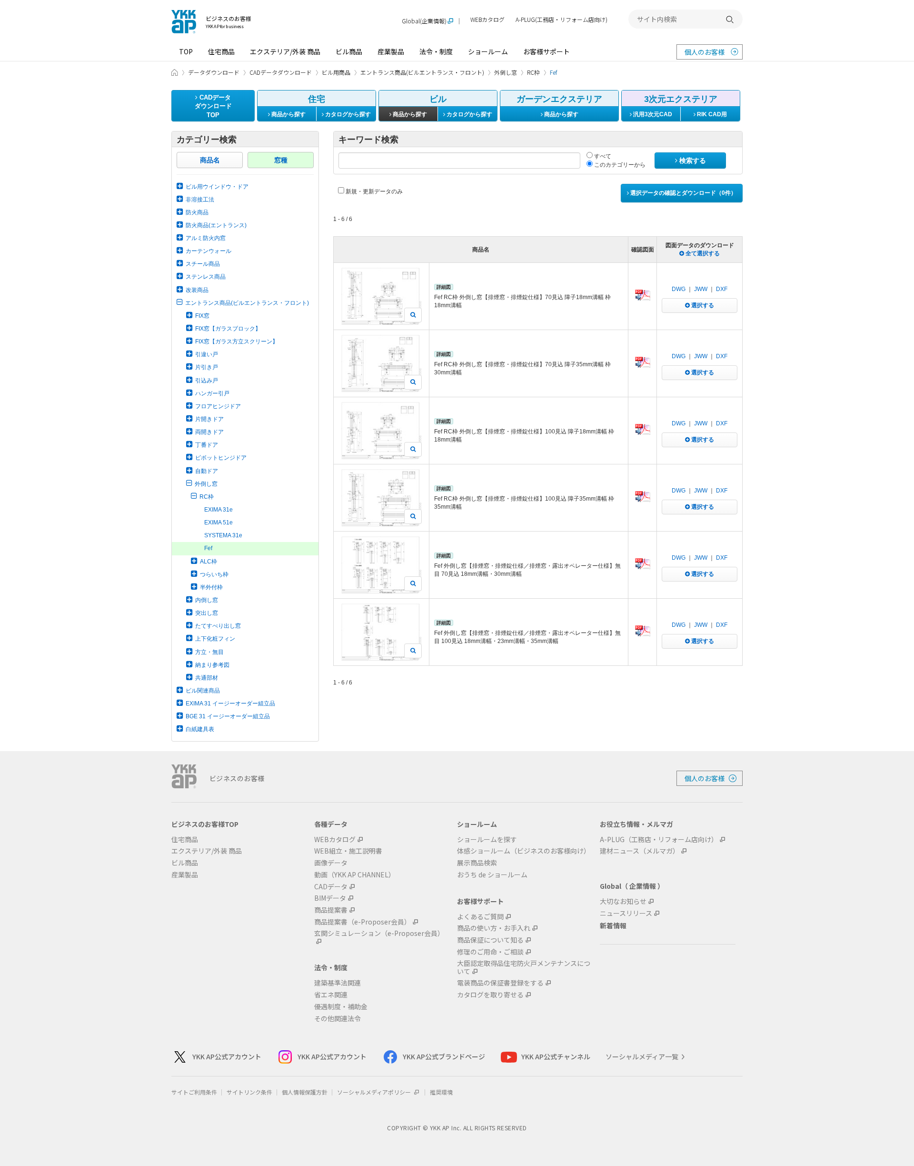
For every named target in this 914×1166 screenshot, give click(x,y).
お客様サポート (546, 51)
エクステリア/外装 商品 (285, 51)
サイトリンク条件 (249, 1092)
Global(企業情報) (424, 21)
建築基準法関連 (337, 983)
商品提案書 (331, 910)
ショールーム (488, 51)
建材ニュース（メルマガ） (639, 851)
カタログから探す (347, 114)
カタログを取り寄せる (490, 995)
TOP (186, 51)
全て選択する (702, 253)
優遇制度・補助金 (341, 1007)
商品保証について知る (490, 940)
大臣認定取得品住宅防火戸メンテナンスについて (523, 967)
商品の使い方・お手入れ (493, 928)
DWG (679, 289)
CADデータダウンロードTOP (213, 106)
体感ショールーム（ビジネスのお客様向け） (523, 851)
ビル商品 (349, 51)
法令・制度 (436, 51)
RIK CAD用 (711, 114)
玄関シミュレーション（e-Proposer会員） (379, 933)
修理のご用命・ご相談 (490, 952)
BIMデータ (330, 898)
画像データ (331, 863)
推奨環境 (441, 1092)
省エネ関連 (331, 995)
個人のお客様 (705, 52)
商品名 (210, 160)
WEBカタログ (487, 20)
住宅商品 (221, 51)
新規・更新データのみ (373, 191)
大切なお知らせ (623, 901)
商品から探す (288, 114)
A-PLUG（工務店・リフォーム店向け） (659, 839)
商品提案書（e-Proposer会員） (362, 922)
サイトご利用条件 (194, 1092)
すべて (602, 156)
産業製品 (391, 51)
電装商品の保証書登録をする (500, 983)
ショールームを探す (487, 839)
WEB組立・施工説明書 (348, 851)
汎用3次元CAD (652, 114)
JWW (700, 289)
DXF (721, 289)
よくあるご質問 (480, 917)
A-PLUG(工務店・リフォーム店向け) (561, 20)
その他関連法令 (337, 1019)
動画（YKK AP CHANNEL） (354, 875)
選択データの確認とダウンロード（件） (682, 193)
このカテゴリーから (619, 164)
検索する (691, 160)
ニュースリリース (626, 913)
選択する (702, 305)
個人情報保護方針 (305, 1092)
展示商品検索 (477, 863)
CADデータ (331, 887)
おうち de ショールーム (492, 875)
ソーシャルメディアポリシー (374, 1092)
